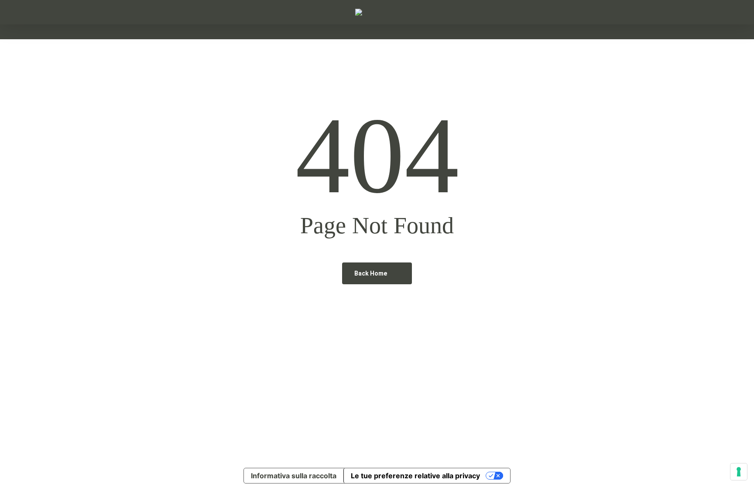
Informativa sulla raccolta (293, 475)
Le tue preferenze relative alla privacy (415, 475)
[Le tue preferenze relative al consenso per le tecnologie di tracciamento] (738, 471)
